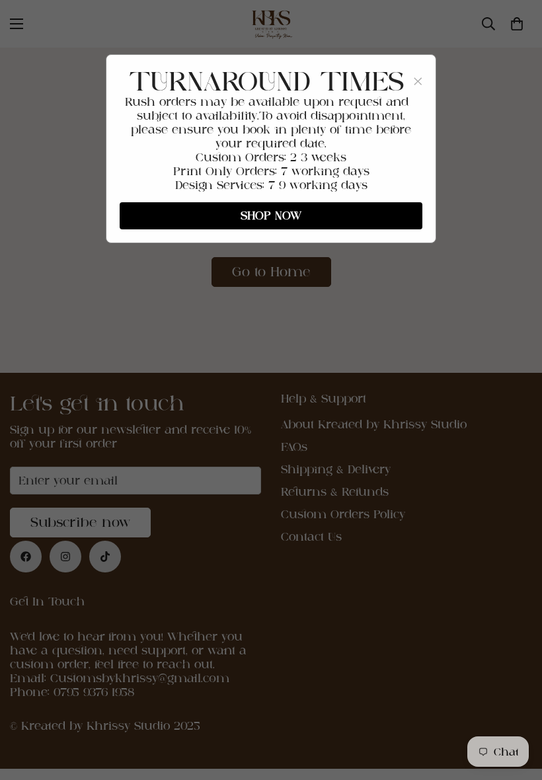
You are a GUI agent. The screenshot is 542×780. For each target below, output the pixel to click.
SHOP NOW (271, 215)
